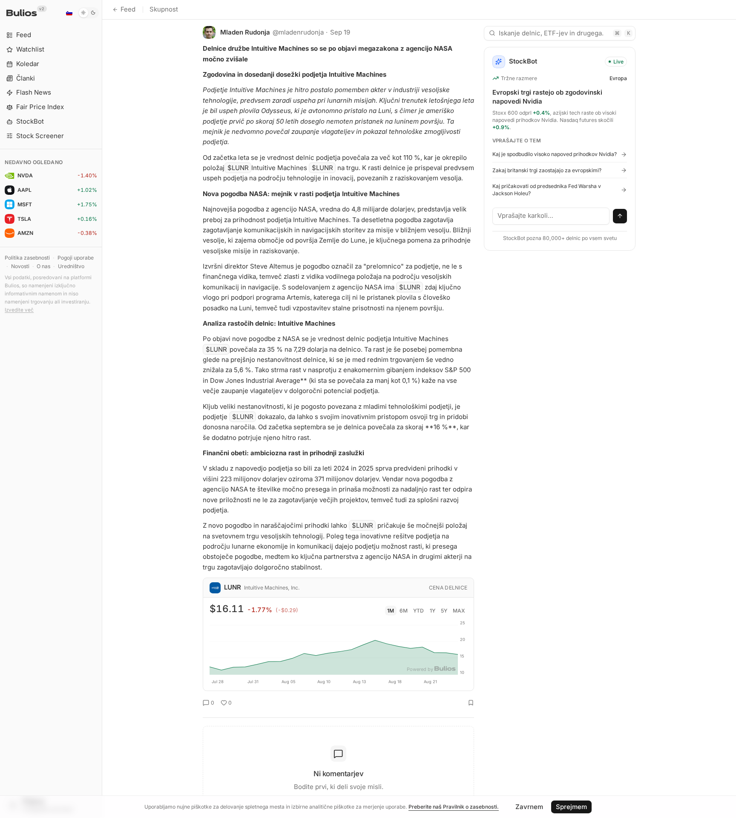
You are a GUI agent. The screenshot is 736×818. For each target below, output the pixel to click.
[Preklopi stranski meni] (102, 409)
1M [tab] (390, 610)
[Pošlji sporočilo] (620, 216)
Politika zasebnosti (27, 257)
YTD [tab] (418, 610)
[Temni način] (88, 12)
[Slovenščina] (69, 12)
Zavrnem (529, 807)
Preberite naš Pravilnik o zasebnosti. (453, 807)
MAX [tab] (459, 610)
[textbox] (551, 216)
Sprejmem (571, 807)
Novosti (20, 266)
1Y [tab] (432, 610)
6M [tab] (404, 610)
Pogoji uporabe (76, 257)
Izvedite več (19, 310)
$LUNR (238, 168)
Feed (128, 9)
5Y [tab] (444, 610)
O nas (43, 266)
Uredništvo (71, 266)
